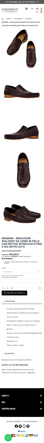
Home (2, 18)
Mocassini (18, 19)
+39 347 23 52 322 (26, 2)
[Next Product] (41, 233)
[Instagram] (20, 427)
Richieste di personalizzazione (13, 276)
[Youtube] (24, 427)
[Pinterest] (28, 427)
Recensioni (9, 353)
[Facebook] (16, 427)
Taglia (4, 268)
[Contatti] (38, 2)
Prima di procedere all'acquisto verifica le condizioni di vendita (21, 262)
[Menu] (26, 9)
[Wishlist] (37, 12)
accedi (22, 373)
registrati (31, 373)
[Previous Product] (38, 233)
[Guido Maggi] (9, 10)
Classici (28, 19)
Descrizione (10, 301)
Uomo (8, 19)
